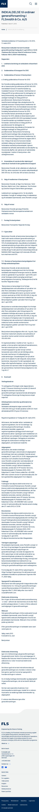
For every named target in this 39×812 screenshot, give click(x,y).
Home (3, 29)
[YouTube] (6, 767)
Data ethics (24, 800)
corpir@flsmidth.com (9, 592)
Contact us (5, 764)
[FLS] (4, 4)
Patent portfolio (6, 791)
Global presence (6, 788)
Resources (5, 786)
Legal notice (32, 800)
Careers (4, 775)
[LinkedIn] (2, 767)
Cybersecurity (23, 804)
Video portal (5, 781)
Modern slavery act (13, 804)
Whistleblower (15, 800)
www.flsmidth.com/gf (29, 197)
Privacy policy (5, 800)
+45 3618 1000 (6, 760)
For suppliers (5, 778)
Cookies (4, 804)
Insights (4, 783)
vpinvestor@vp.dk (27, 474)
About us (4, 743)
